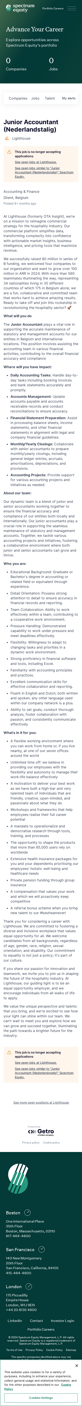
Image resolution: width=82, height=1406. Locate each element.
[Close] (77, 1365)
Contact (36, 1320)
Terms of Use (14, 1350)
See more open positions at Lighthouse (41, 1102)
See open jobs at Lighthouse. (36, 162)
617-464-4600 (18, 1235)
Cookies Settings (41, 1397)
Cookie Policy (54, 1350)
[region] (41, 1383)
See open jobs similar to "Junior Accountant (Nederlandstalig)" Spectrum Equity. (44, 172)
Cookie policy (51, 1142)
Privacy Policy (34, 1350)
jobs (35, 98)
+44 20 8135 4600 (21, 1309)
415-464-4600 (18, 1272)
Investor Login (62, 1320)
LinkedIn (15, 1320)
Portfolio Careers (52, 8)
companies (18, 98)
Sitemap (71, 1350)
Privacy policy (31, 1142)
